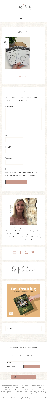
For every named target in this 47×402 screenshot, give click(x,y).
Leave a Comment (23, 76)
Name (8, 136)
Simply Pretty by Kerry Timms (23, 7)
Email (8, 147)
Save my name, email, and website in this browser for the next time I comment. (21, 173)
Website (8, 158)
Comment (9, 106)
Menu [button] (25, 19)
